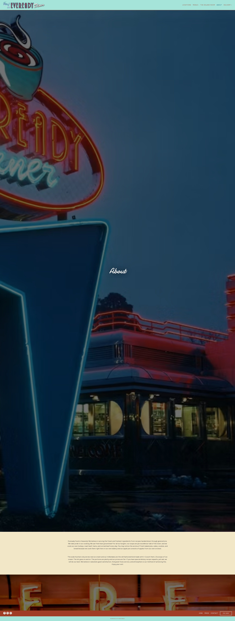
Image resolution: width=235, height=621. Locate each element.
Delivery (227, 5)
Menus (196, 5)
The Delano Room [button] (207, 5)
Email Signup (226, 613)
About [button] (219, 5)
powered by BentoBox (117, 618)
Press (207, 613)
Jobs (201, 613)
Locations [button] (186, 5)
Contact (214, 613)
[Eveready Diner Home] (24, 5)
